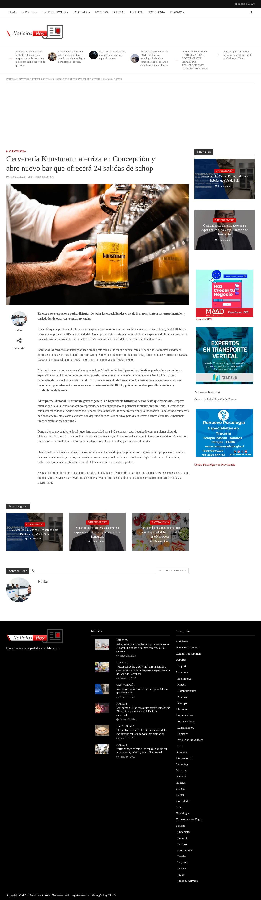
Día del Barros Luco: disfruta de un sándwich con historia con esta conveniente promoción (140, 732)
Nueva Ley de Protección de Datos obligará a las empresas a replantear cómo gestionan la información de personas (30, 58)
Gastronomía (16, 151)
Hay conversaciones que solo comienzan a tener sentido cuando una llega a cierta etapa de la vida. (71, 56)
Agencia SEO (204, 319)
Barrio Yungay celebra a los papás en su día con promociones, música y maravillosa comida (142, 750)
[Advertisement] (130, 114)
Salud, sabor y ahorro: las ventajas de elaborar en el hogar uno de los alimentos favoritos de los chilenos (142, 648)
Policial (119, 12)
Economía (80, 12)
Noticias (101, 12)
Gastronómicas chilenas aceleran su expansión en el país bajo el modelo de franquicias (97, 532)
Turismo (176, 12)
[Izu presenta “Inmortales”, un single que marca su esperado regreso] (93, 55)
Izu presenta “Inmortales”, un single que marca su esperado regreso (112, 55)
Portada (10, 78)
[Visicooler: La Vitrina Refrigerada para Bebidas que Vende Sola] (102, 688)
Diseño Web (43, 895)
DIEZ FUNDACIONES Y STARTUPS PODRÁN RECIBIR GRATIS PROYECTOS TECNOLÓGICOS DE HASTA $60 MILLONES (194, 60)
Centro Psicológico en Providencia (214, 464)
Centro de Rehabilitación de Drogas (215, 399)
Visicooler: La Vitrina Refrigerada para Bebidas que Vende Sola (34, 532)
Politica (136, 12)
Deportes (28, 12)
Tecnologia (156, 12)
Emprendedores (54, 12)
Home (13, 12)
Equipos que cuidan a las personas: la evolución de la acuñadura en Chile (237, 55)
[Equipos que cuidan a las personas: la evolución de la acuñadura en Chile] (217, 55)
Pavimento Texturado (207, 392)
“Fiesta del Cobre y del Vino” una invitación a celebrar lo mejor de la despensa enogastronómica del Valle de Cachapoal (143, 670)
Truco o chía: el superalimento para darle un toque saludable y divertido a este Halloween (160, 532)
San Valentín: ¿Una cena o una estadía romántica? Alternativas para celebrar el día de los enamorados (143, 711)
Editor (19, 330)
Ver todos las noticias (172, 570)
